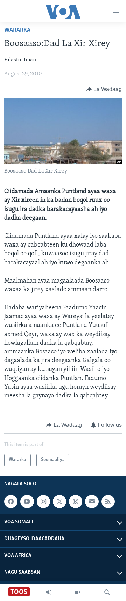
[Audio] (48, 592)
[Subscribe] (91, 501)
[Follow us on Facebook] (11, 501)
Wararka (17, 30)
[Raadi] (107, 592)
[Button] (104, 89)
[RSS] (108, 501)
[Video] (77, 592)
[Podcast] (75, 501)
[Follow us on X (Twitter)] (59, 501)
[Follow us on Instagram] (43, 501)
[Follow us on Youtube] (27, 501)
